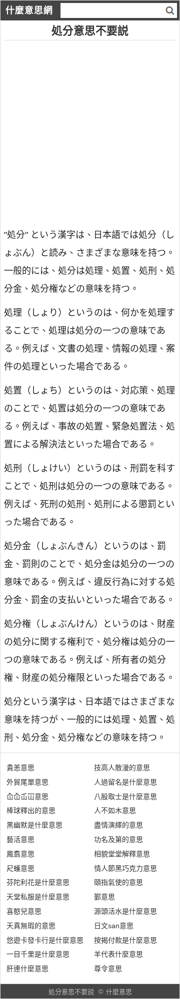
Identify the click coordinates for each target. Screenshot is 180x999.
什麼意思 (119, 992)
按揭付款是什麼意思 (125, 940)
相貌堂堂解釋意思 (122, 854)
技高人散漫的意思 (122, 768)
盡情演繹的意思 (118, 825)
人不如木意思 (115, 810)
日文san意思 (114, 926)
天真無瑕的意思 (31, 926)
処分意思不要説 (71, 992)
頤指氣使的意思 (118, 882)
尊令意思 (108, 969)
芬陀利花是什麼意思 (38, 882)
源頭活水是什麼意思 (125, 911)
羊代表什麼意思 (118, 954)
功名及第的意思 (118, 839)
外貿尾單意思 (27, 782)
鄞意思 (104, 897)
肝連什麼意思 (27, 969)
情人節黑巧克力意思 (125, 868)
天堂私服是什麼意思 (38, 897)
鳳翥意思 (20, 854)
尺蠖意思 (20, 868)
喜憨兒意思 (24, 911)
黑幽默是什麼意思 (34, 825)
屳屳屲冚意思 (27, 796)
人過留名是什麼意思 (125, 782)
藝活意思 (20, 839)
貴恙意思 (20, 768)
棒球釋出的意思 (31, 810)
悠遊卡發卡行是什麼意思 (45, 940)
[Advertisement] (90, 130)
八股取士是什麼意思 (125, 796)
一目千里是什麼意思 (38, 954)
